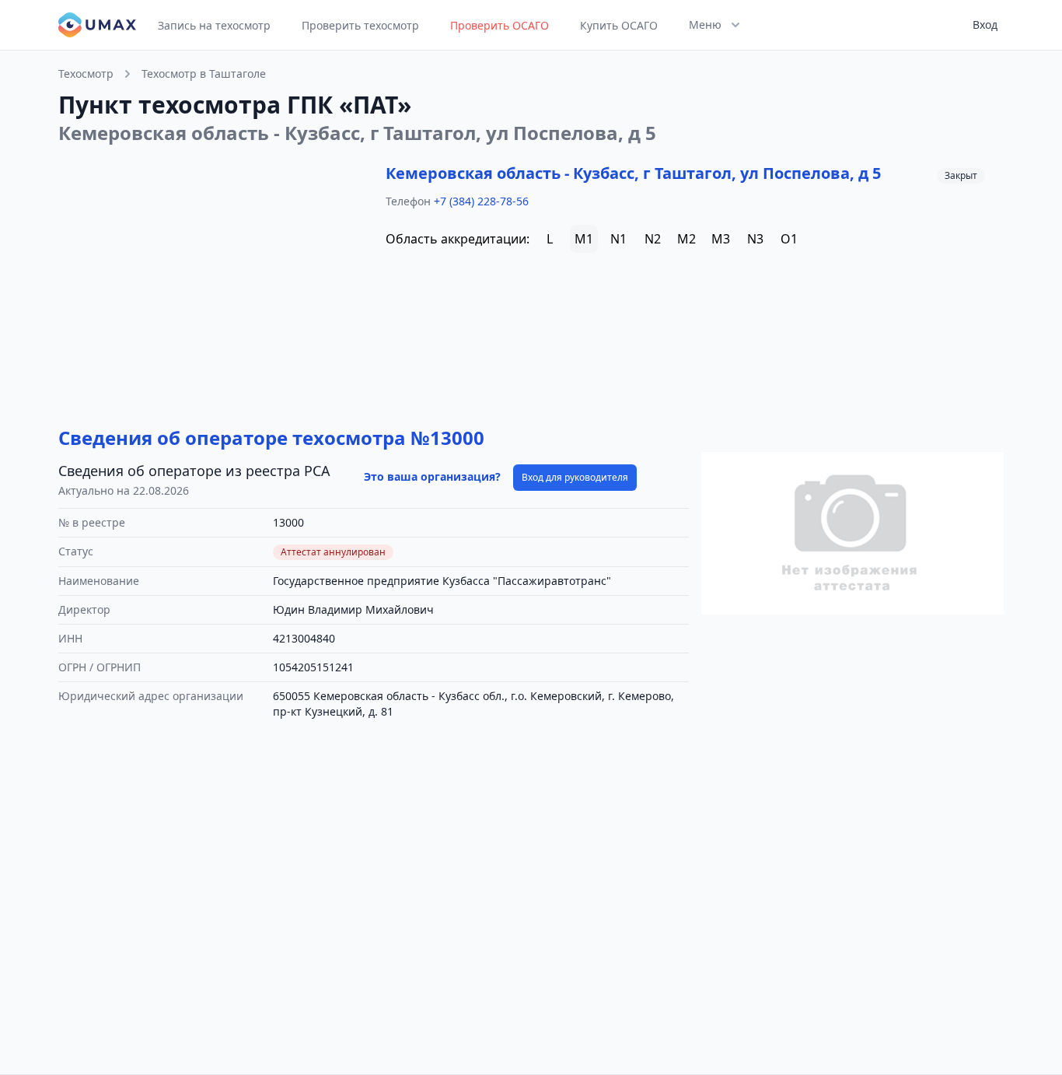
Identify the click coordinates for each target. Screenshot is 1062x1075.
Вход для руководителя (575, 477)
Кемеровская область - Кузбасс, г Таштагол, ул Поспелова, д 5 (633, 173)
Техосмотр (86, 73)
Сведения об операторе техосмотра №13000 (271, 437)
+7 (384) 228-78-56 (481, 201)
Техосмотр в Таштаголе (203, 73)
